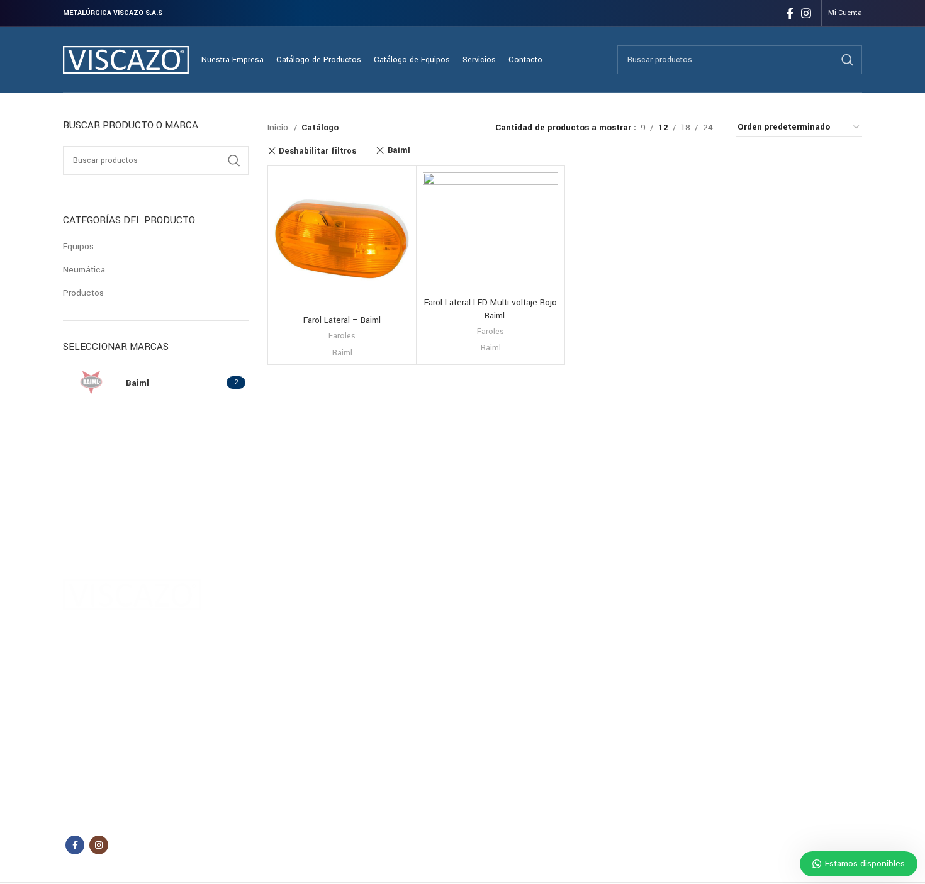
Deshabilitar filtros (317, 151)
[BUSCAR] (847, 59)
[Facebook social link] (790, 13)
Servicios (308, 654)
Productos (83, 293)
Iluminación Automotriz (614, 654)
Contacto (308, 675)
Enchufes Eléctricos (608, 611)
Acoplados (429, 611)
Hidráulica (590, 633)
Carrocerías (431, 633)
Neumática (84, 270)
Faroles (342, 336)
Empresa (307, 633)
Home (302, 611)
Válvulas (587, 719)
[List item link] (154, 774)
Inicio (279, 127)
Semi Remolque (438, 654)
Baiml (399, 150)
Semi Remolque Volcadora (458, 675)
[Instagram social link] (806, 13)
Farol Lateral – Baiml (342, 320)
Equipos (78, 246)
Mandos (587, 675)
